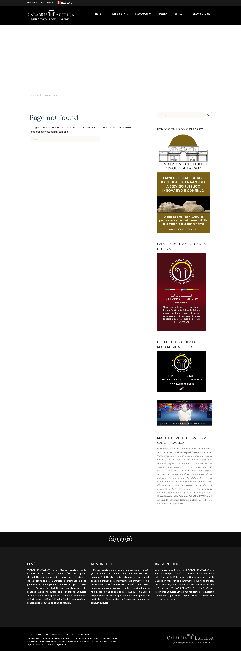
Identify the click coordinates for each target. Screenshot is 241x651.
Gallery (162, 14)
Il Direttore (42, 634)
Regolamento (143, 14)
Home (98, 14)
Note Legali (32, 3)
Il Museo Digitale (118, 14)
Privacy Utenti (47, 3)
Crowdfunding (201, 14)
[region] (184, 413)
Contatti (179, 14)
